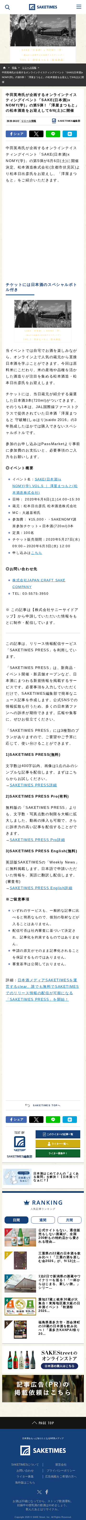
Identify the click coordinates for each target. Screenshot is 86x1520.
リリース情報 (28, 121)
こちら (36, 553)
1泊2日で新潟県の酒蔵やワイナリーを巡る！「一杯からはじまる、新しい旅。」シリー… (59, 1281)
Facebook (46, 1492)
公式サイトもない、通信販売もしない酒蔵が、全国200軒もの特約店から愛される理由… (59, 1235)
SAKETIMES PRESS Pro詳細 (37, 840)
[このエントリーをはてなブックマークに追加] (70, 134)
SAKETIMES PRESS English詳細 (41, 888)
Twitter (39, 1492)
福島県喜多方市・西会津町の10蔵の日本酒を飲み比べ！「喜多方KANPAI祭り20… (59, 1328)
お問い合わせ (25, 1470)
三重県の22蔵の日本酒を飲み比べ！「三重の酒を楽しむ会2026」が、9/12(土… (59, 1257)
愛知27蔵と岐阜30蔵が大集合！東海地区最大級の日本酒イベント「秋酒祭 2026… (59, 1305)
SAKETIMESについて (25, 1464)
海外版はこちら (25, 1482)
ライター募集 (25, 1476)
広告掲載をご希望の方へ (61, 1476)
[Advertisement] (43, 233)
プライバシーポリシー (61, 1470)
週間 (43, 1220)
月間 (69, 1220)
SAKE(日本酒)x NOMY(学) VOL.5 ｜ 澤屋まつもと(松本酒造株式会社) (45, 485)
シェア (19, 134)
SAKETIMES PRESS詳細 (33, 785)
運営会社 (61, 1464)
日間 (16, 1220)
